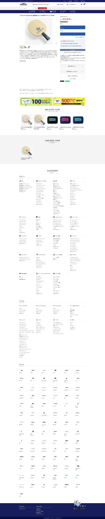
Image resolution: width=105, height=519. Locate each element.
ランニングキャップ (73, 248)
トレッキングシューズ (73, 263)
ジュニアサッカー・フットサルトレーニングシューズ (27, 333)
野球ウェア (55, 199)
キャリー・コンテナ (56, 276)
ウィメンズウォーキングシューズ (24, 259)
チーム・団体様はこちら (72, 4)
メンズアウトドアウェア (74, 257)
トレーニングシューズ (39, 186)
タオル (71, 316)
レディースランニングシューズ (75, 240)
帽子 (71, 265)
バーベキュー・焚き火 (56, 287)
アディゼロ (49, 8)
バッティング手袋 (56, 204)
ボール (71, 308)
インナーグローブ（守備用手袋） (58, 205)
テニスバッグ (72, 196)
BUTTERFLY (32, 93)
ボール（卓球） (38, 226)
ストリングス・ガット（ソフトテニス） (76, 190)
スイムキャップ (55, 243)
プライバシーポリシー (40, 514)
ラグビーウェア (38, 240)
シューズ (37, 284)
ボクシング (21, 277)
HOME (21, 89)
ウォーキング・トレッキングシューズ (25, 349)
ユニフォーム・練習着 (56, 202)
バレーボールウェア (73, 221)
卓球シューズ (38, 223)
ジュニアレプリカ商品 (39, 198)
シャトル (20, 226)
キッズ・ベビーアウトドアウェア (75, 260)
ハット (71, 324)
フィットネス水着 (56, 240)
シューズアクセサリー (39, 190)
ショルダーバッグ (39, 325)
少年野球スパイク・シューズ (58, 198)
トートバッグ (38, 324)
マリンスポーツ (55, 248)
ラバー (37, 221)
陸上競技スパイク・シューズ (24, 183)
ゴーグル (54, 245)
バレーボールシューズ (74, 219)
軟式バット (55, 191)
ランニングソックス (73, 246)
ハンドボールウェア (22, 240)
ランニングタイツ (73, 245)
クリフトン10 (53, 8)
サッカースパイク (39, 183)
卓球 (32, 89)
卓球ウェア (38, 224)
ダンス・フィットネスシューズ (41, 263)
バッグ (20, 229)
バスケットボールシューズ (57, 219)
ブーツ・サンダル (39, 287)
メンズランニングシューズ (74, 238)
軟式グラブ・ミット (56, 185)
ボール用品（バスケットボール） (58, 226)
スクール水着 (55, 241)
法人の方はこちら (22, 508)
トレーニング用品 (56, 257)
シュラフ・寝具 (55, 281)
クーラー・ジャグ (56, 277)
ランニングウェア (73, 243)
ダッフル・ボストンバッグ (40, 328)
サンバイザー (72, 325)
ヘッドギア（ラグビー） (40, 241)
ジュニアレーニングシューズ (41, 188)
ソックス (71, 201)
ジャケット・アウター (22, 310)
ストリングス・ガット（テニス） (75, 188)
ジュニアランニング (22, 325)
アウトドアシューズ (73, 262)
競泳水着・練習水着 (56, 238)
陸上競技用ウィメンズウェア (24, 188)
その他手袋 (55, 207)
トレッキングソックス (56, 330)
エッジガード (72, 193)
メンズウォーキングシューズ (24, 257)
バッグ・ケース (55, 209)
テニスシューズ (72, 194)
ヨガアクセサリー (39, 260)
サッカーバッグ (38, 202)
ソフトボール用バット (56, 194)
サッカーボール (38, 199)
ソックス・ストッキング (56, 212)
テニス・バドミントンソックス (58, 324)
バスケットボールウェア (57, 221)
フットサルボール (39, 201)
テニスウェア (72, 198)
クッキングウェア (56, 279)
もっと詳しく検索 (42, 8)
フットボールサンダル (39, 191)
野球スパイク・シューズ (57, 196)
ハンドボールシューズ (23, 238)
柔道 (20, 276)
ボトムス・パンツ (22, 311)
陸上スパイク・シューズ (23, 346)
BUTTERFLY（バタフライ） (26, 89)
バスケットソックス (56, 327)
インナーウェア (38, 265)
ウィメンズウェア (39, 277)
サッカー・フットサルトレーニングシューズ (26, 330)
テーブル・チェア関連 (56, 282)
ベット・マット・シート (56, 290)
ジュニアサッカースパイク (40, 185)
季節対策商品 (72, 310)
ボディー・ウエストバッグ (40, 327)
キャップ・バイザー (73, 199)
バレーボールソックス (56, 328)
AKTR (63, 8)
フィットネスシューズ (22, 344)
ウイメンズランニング (22, 324)
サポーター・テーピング (74, 314)
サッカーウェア (38, 193)
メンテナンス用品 (56, 210)
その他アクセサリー (22, 191)
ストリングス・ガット (22, 221)
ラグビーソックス (56, 332)
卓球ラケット (27, 93)
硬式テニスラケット (73, 183)
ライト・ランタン (55, 292)
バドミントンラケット (22, 219)
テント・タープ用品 (56, 285)
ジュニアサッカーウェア (40, 194)
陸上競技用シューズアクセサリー (25, 185)
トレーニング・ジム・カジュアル (24, 352)
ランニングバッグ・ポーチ (74, 249)
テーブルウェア (55, 284)
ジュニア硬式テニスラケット (75, 185)
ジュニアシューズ (39, 285)
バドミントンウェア (22, 224)
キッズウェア (38, 279)
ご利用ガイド (61, 4)
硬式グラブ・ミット (56, 183)
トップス (20, 308)
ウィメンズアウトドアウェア (74, 259)
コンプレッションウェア (40, 281)
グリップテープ (72, 191)
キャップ (37, 290)
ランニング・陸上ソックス (57, 322)
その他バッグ (38, 332)
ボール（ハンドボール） (23, 241)
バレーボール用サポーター (74, 223)
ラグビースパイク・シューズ (40, 238)
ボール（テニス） (72, 202)
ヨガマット (38, 259)
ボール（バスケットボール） (57, 224)
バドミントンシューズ (59, 8)
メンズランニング (22, 322)
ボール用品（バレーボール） (74, 226)
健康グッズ (55, 259)
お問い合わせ (38, 510)
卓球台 (37, 229)
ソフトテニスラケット (73, 186)
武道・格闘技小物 (22, 279)
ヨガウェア (38, 257)
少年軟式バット (55, 193)
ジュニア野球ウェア (56, 201)
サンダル (20, 357)
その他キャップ (72, 328)
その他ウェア (21, 313)
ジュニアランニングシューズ (74, 241)
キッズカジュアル (22, 353)
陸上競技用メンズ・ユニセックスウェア (25, 186)
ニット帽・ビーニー (73, 327)
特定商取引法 (38, 512)
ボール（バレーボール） (74, 224)
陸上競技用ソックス (22, 190)
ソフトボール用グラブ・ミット (58, 188)
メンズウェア (38, 276)
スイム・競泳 (21, 355)
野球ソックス (55, 325)
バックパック (38, 322)
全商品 (24, 90)
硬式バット (55, 190)
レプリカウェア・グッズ (57, 223)
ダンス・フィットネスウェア (40, 262)
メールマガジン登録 (39, 511)
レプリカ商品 (38, 196)
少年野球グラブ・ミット (57, 186)
